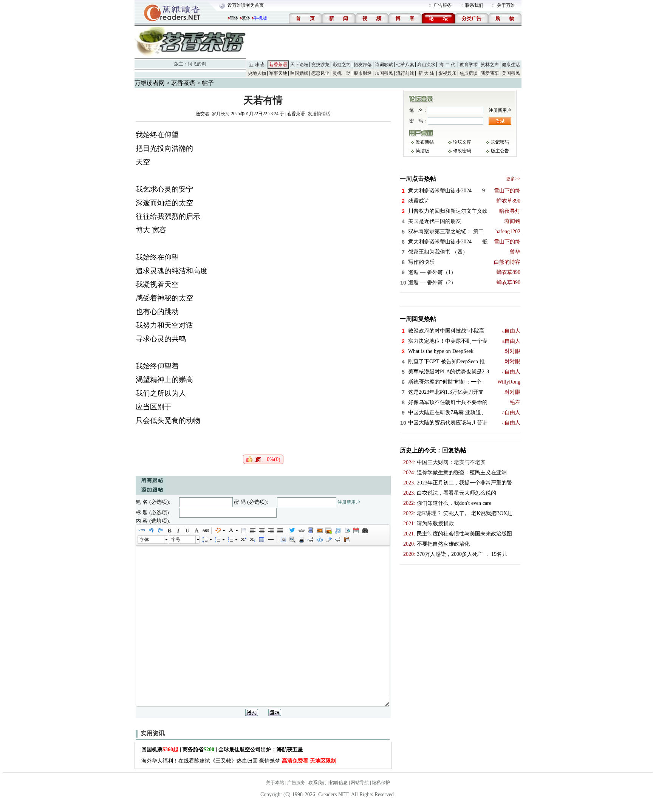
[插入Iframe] (346, 530)
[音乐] (337, 530)
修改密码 (462, 150)
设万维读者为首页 (245, 5)
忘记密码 (500, 142)
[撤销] (151, 530)
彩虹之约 (342, 64)
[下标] (252, 539)
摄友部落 (363, 64)
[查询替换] (364, 530)
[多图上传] (328, 530)
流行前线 (405, 73)
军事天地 (278, 73)
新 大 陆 (426, 73)
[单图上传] (319, 530)
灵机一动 (342, 73)
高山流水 (426, 64)
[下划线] (187, 530)
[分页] (310, 539)
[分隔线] (270, 539)
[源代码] (141, 530)
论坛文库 (462, 142)
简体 (233, 18)
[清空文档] (243, 530)
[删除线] (205, 530)
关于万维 (506, 5)
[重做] (160, 530)
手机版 (260, 18)
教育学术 (469, 64)
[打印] (301, 539)
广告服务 (442, 5)
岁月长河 (221, 113)
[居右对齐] (270, 530)
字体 (144, 539)
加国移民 (384, 73)
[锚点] (319, 539)
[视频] (310, 530)
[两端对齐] (279, 530)
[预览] (292, 539)
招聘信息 (339, 782)
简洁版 (422, 150)
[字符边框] (196, 530)
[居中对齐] (261, 530)
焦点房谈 (469, 73)
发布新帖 (425, 142)
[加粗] (169, 530)
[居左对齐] (252, 530)
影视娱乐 (447, 73)
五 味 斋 (257, 64)
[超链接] (301, 530)
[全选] (283, 539)
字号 (175, 539)
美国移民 (511, 73)
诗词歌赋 (384, 64)
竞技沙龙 (320, 64)
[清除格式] (328, 539)
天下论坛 (299, 64)
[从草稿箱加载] (346, 539)
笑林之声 (490, 64)
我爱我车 (490, 73)
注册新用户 (348, 502)
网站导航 (360, 782)
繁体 (246, 18)
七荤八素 (405, 64)
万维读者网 (150, 83)
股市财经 (363, 73)
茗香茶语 (278, 64)
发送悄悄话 (319, 113)
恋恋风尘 (320, 73)
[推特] (292, 530)
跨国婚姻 (299, 73)
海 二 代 (447, 64)
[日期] (355, 530)
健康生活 (511, 64)
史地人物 (257, 73)
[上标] (243, 539)
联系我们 (474, 5)
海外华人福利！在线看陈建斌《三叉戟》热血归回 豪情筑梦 (238, 761)
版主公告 (500, 150)
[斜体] (178, 530)
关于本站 (275, 782)
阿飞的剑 (197, 64)
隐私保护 (381, 782)
